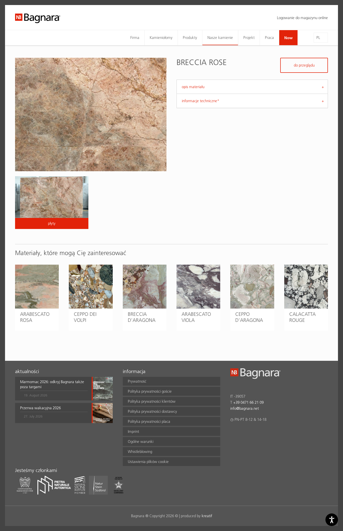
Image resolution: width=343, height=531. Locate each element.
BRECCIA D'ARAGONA (141, 317)
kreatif (207, 515)
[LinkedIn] (253, 433)
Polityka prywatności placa (149, 421)
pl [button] (318, 37)
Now (288, 37)
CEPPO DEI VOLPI (85, 317)
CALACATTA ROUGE (302, 317)
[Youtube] (262, 433)
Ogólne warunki (140, 441)
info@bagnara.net (244, 408)
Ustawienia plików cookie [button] (148, 461)
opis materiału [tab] (193, 86)
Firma (134, 37)
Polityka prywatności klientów (152, 401)
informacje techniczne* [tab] (200, 100)
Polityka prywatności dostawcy (152, 411)
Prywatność (137, 381)
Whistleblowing (140, 451)
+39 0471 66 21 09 (248, 402)
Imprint (133, 431)
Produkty (190, 37)
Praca (269, 37)
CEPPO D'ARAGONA (249, 317)
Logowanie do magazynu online (302, 17)
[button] (54, 388)
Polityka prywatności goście (150, 391)
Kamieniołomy (161, 37)
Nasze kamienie (220, 37)
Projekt (249, 37)
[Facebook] (233, 433)
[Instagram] (243, 433)
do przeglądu (304, 65)
